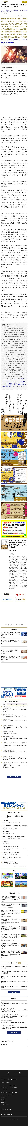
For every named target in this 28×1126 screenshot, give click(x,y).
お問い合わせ (3, 1102)
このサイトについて (5, 1082)
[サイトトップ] (6, 2)
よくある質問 (3, 1097)
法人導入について (4, 1104)
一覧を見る (14, 992)
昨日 (11, 704)
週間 (17, 704)
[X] (7, 1073)
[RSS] (20, 1073)
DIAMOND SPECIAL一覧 (7, 1041)
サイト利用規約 (4, 1090)
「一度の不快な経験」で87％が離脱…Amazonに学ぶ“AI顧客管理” (14, 972)
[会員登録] (24, 2)
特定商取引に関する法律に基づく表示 (9, 1092)
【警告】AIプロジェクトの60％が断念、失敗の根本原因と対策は (14, 977)
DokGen (2, 8)
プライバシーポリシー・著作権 (7, 1095)
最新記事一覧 (14, 1032)
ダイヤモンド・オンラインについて (9, 1079)
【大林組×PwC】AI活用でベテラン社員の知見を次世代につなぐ (14, 982)
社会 (2, 10)
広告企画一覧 (4, 1045)
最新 (4, 704)
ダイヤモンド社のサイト (6, 1109)
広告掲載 (3, 1100)
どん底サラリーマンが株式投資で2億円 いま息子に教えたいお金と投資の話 (14, 11)
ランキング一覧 (14, 777)
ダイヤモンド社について (6, 1114)
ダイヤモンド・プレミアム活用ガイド (9, 1087)
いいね (24, 704)
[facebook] (14, 1073)
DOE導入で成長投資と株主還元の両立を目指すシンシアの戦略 (14, 967)
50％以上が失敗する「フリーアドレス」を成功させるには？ (14, 987)
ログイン (18, 1)
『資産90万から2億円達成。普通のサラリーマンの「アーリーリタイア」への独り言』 (14, 380)
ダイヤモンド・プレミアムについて (8, 1085)
